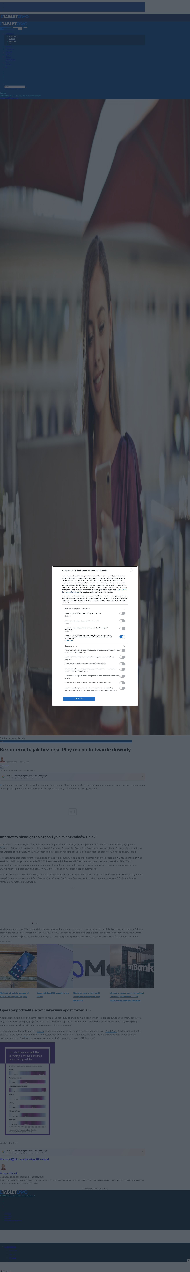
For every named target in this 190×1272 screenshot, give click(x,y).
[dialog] (95, 636)
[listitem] (95, 608)
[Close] (133, 571)
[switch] (122, 613)
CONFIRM (79, 699)
